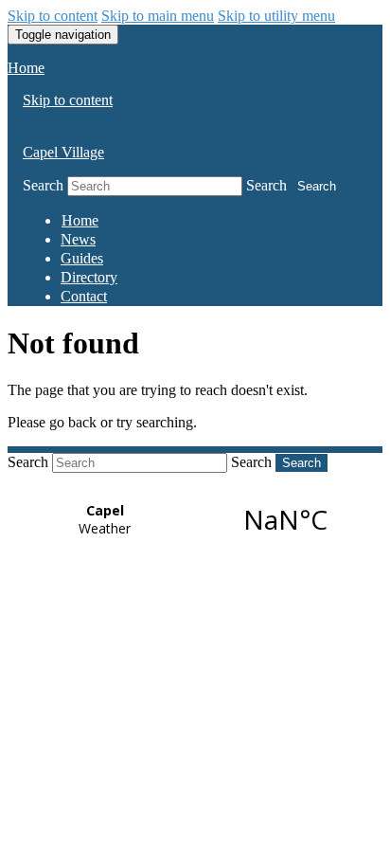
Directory (89, 277)
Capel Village (63, 152)
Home (26, 68)
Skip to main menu (157, 16)
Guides (82, 258)
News (78, 239)
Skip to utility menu (276, 16)
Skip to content (53, 16)
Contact (84, 296)
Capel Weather (195, 519)
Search (43, 185)
